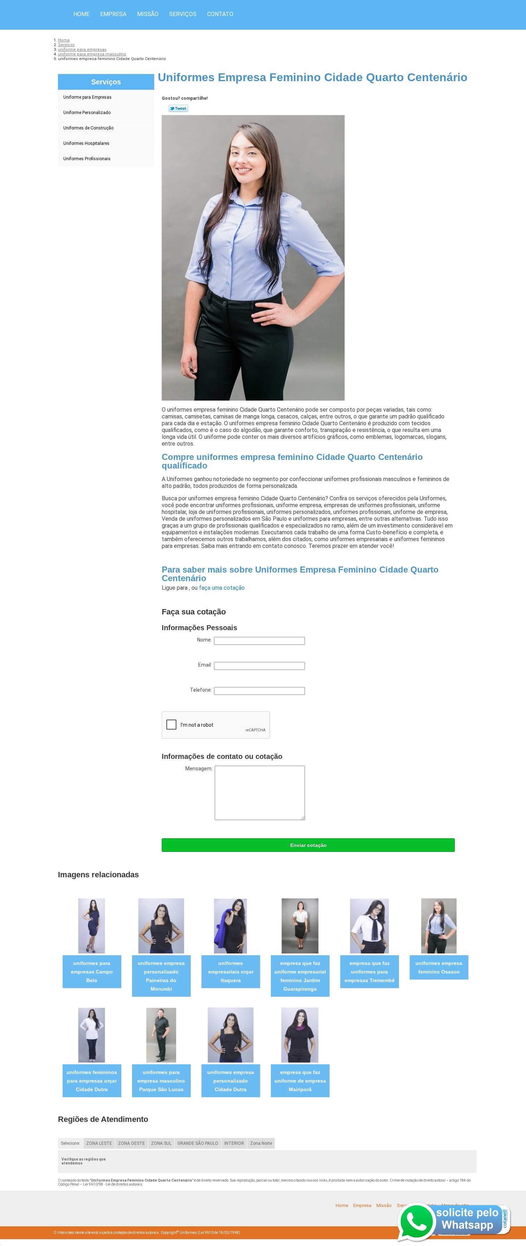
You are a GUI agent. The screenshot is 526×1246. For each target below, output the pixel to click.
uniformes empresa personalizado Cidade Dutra (230, 1080)
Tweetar (178, 108)
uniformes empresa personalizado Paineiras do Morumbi (161, 976)
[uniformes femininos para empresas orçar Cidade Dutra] (92, 1034)
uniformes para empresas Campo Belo (92, 971)
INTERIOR (234, 1143)
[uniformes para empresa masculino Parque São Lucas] (161, 1034)
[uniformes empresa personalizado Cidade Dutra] (230, 1034)
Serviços (182, 14)
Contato (220, 14)
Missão (148, 14)
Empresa (113, 14)
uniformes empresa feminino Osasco (438, 967)
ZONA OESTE (131, 1143)
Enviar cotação (308, 845)
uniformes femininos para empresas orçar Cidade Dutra (92, 1080)
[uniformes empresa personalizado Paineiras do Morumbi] (161, 925)
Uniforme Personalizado (87, 112)
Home (81, 14)
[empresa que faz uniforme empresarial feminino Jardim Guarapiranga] (300, 925)
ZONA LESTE (99, 1143)
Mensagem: (200, 768)
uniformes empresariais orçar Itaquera (230, 971)
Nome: (205, 640)
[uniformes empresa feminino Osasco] (439, 925)
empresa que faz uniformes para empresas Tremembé (370, 971)
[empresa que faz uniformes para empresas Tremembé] (369, 925)
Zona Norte (261, 1143)
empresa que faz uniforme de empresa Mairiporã (300, 1080)
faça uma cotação (222, 587)
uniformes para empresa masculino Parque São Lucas (161, 1080)
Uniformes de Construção (88, 128)
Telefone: (202, 690)
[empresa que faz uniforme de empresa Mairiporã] (300, 1034)
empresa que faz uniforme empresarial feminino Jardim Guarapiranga (300, 976)
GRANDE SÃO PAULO (197, 1143)
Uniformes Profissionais (87, 158)
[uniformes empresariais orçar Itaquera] (230, 925)
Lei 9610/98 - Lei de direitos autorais (112, 1184)
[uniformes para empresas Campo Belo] (92, 925)
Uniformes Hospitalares (86, 143)
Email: (206, 665)
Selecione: (70, 1143)
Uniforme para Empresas (87, 97)
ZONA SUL (161, 1143)
